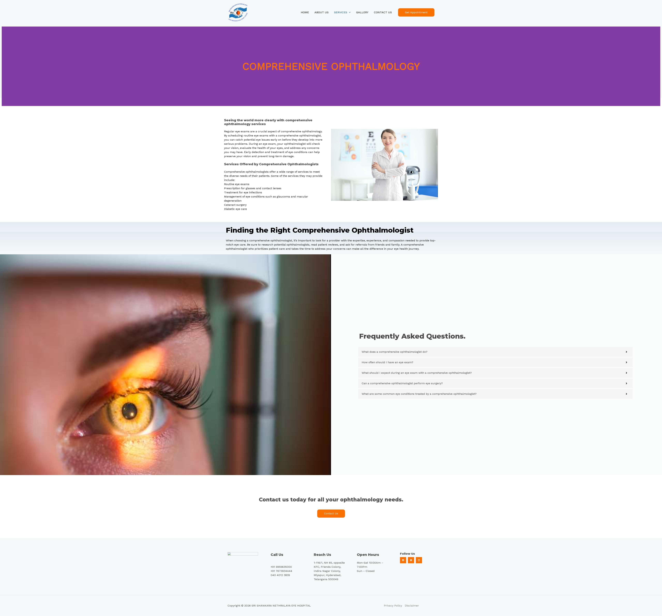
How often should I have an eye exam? (387, 362)
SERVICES (340, 12)
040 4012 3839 (280, 575)
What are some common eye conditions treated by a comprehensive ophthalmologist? (419, 393)
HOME (305, 12)
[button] (495, 352)
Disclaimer (412, 605)
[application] (349, 12)
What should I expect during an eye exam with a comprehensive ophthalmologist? (417, 372)
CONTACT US (383, 12)
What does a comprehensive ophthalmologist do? (394, 351)
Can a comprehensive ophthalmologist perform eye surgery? (402, 383)
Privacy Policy (393, 605)
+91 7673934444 (281, 571)
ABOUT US (321, 12)
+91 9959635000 (281, 566)
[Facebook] (403, 560)
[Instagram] (411, 560)
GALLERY (362, 12)
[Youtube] (419, 560)
